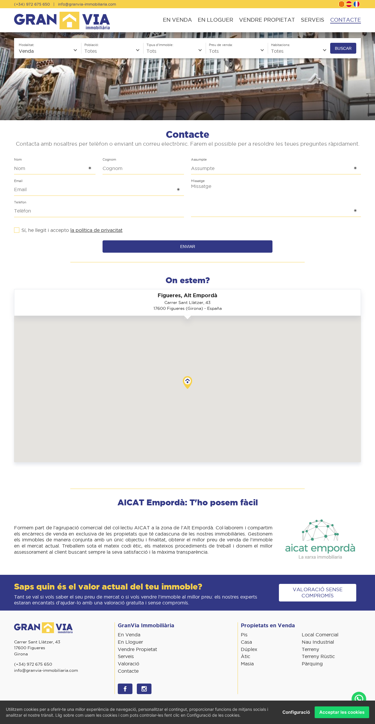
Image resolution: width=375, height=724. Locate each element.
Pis (244, 634)
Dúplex (249, 649)
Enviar (187, 246)
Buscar (343, 48)
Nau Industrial (318, 642)
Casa (246, 642)
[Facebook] (125, 689)
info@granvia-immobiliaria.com (87, 4)
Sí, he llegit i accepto (71, 230)
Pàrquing (312, 663)
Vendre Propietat (267, 20)
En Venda (177, 20)
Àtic (245, 656)
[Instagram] (144, 689)
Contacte (345, 20)
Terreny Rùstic (318, 656)
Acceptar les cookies (341, 712)
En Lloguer (215, 20)
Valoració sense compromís (317, 592)
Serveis (312, 20)
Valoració (128, 663)
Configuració (296, 712)
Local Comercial (320, 634)
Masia (247, 663)
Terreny (310, 649)
